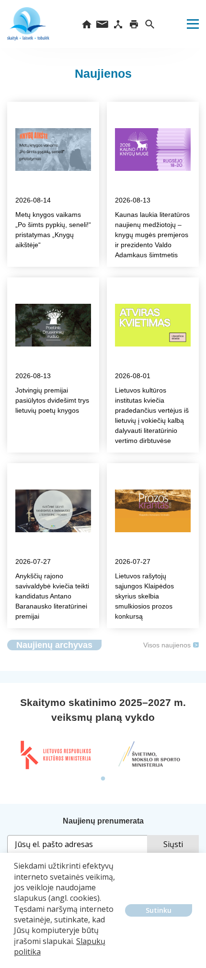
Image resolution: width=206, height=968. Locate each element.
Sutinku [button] (159, 910)
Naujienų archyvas (54, 645)
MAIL (102, 24)
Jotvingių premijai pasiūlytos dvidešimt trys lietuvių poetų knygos (52, 400)
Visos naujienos (167, 645)
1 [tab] (103, 779)
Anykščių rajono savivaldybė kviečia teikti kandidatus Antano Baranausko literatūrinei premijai (52, 596)
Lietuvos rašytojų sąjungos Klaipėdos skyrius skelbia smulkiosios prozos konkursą (144, 596)
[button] (15, 958)
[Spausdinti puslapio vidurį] (134, 24)
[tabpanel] (55, 755)
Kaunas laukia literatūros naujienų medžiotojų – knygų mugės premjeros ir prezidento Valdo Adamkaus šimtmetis (152, 235)
